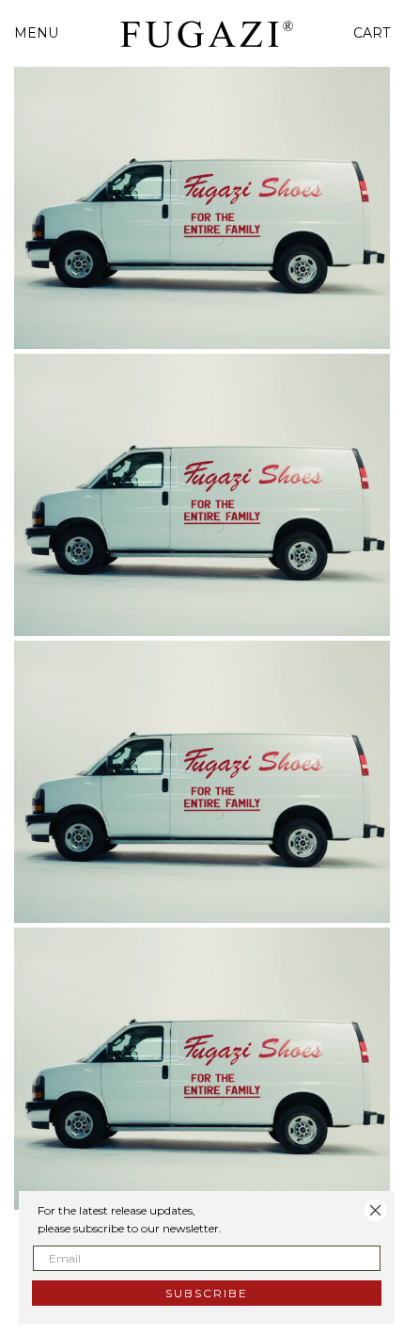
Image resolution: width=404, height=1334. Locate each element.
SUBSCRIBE (206, 1293)
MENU (36, 32)
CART (371, 32)
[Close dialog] (375, 1210)
